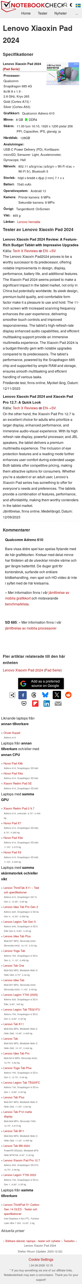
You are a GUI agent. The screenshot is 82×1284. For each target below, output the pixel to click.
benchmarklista (17, 603)
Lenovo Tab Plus (13, 1097)
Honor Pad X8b (13, 763)
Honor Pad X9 (12, 852)
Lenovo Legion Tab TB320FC (21, 1082)
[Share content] (12, 695)
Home (26, 13)
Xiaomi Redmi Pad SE (17, 783)
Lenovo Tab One (13, 965)
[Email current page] (58, 704)
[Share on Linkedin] (47, 703)
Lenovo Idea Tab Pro (16, 1053)
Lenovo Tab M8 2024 (16, 1146)
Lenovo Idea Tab (13, 980)
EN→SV (49, 250)
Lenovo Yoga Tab (14, 951)
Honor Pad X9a (13, 838)
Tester (42, 13)
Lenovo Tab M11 (13, 1131)
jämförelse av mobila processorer (30, 628)
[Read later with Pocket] (24, 703)
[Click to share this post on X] (57, 695)
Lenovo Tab (10, 1038)
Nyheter (60, 13)
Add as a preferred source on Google (45, 683)
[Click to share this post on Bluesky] (45, 695)
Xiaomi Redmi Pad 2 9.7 (18, 808)
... (76, 13)
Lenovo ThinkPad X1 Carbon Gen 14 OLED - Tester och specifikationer (21, 1209)
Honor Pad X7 (12, 823)
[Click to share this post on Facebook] (22, 695)
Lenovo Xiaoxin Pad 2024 (23, 670)
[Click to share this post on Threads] (34, 695)
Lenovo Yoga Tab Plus (17, 1068)
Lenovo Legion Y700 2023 (19, 1175)
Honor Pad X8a (13, 773)
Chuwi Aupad (11, 733)
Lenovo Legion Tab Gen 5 (19, 921)
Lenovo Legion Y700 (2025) (20, 995)
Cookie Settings (41, 1259)
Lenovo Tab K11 (13, 1024)
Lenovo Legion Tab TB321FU (21, 1009)
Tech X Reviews (25, 250)
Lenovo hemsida (28, 221)
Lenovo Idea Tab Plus (17, 936)
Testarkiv (69, 1241)
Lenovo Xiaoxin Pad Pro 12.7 (21, 1160)
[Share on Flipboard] (35, 703)
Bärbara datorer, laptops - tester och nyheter (32, 1241)
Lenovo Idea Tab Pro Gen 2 (20, 907)
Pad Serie (11, 69)
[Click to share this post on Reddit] (68, 695)
